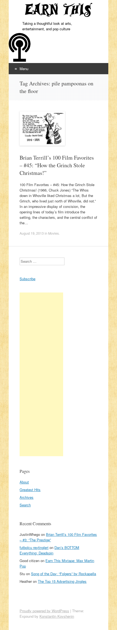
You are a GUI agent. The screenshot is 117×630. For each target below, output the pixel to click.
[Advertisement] (41, 374)
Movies (53, 233)
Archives (26, 497)
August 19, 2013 (32, 233)
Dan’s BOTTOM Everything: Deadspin (49, 550)
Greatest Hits (30, 489)
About (24, 482)
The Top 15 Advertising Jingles (62, 581)
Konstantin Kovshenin (56, 616)
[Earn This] (58, 10)
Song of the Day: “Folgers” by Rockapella (63, 573)
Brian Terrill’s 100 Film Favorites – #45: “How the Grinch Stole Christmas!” (57, 165)
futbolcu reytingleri (34, 547)
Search (25, 504)
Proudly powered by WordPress (44, 610)
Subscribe (27, 278)
